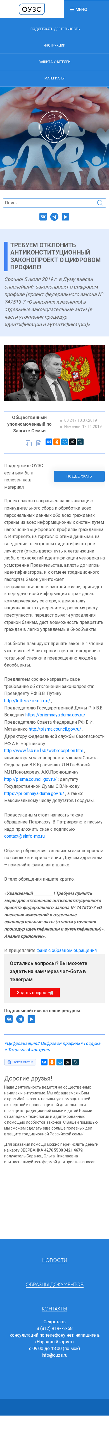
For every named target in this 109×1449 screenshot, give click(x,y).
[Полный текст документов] (38, 443)
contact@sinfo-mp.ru (24, 836)
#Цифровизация (20, 1043)
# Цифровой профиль (58, 1043)
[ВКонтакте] (49, 441)
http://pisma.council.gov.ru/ (55, 729)
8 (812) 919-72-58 (55, 1328)
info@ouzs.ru (54, 1355)
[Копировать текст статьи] (28, 443)
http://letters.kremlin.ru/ (27, 700)
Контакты (54, 1309)
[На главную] (32, 8)
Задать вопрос (32, 992)
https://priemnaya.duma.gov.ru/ (55, 715)
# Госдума (90, 1043)
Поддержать (79, 476)
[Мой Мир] (64, 441)
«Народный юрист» (54, 1341)
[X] (72, 441)
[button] (78, 9)
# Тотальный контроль (27, 1049)
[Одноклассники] (56, 441)
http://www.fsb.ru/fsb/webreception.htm (43, 750)
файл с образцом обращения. (67, 950)
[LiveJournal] (80, 441)
